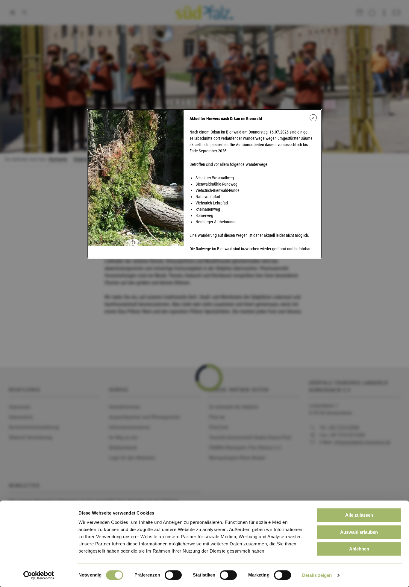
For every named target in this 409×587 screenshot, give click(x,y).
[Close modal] (313, 117)
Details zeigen (317, 575)
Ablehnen (359, 548)
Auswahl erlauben (359, 532)
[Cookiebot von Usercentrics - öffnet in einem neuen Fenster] (39, 575)
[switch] (173, 575)
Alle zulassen (359, 515)
